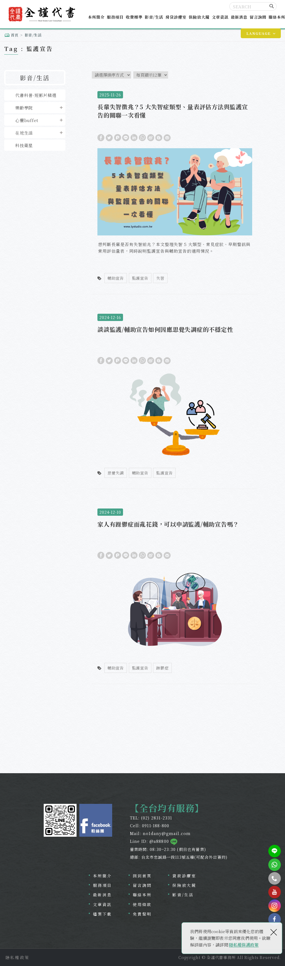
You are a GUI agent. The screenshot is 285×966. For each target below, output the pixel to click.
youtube (274, 892)
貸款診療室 (184, 876)
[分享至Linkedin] (134, 137)
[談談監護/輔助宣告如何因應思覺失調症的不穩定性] (175, 398)
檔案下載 (102, 914)
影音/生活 (154, 17)
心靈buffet (26, 120)
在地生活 (24, 133)
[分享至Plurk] (117, 137)
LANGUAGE (258, 33)
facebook (274, 919)
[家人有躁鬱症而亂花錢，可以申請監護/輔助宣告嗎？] (175, 593)
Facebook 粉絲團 (95, 820)
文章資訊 (220, 17)
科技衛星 (24, 145)
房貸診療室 (176, 17)
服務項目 (115, 17)
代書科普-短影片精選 (35, 95)
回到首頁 (142, 876)
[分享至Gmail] (167, 137)
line (274, 851)
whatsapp (274, 864)
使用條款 (142, 904)
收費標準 (134, 17)
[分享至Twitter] (109, 137)
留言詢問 (258, 17)
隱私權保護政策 (244, 945)
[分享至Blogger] (158, 137)
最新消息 (239, 17)
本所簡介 (96, 17)
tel (274, 878)
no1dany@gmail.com (167, 833)
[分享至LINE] (125, 137)
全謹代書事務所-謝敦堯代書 (41, 14)
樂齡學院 (24, 108)
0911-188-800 (155, 825)
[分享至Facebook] (100, 137)
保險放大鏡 (199, 17)
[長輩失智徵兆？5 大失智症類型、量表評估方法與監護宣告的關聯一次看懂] (175, 190)
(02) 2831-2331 (156, 818)
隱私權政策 (18, 957)
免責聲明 (142, 914)
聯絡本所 (142, 894)
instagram (274, 905)
